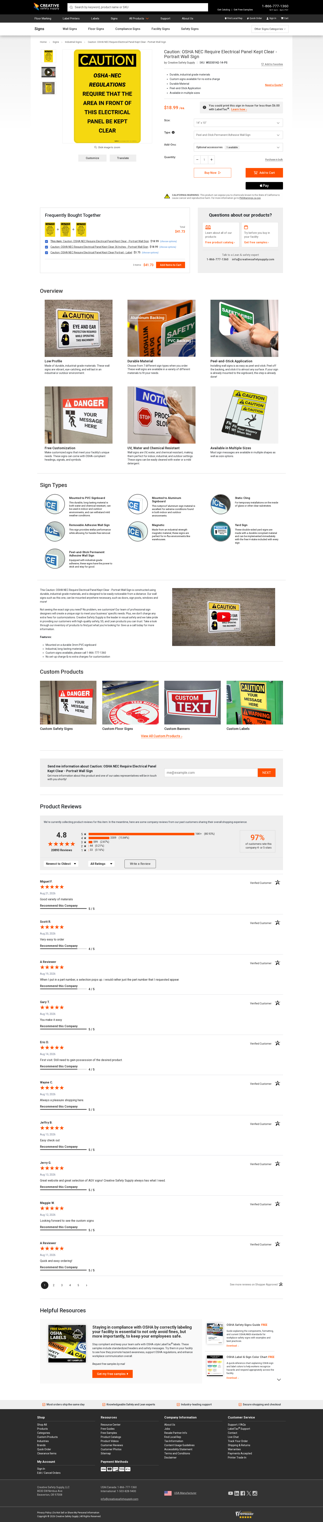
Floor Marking (43, 18)
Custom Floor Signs (117, 729)
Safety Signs (190, 29)
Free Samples (109, 1432)
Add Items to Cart (170, 264)
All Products (136, 18)
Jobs (167, 1428)
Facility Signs (161, 29)
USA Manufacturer (185, 1493)
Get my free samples (111, 1374)
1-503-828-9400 (126, 1491)
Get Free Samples (243, 9)
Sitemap (106, 1453)
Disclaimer (170, 1457)
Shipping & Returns (239, 1445)
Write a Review (140, 864)
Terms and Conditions (177, 1453)
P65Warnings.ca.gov (250, 198)
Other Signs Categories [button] (268, 28)
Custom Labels (238, 729)
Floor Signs (96, 29)
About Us (187, 18)
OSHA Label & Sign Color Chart (247, 1357)
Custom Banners (177, 729)
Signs (114, 18)
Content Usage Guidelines (179, 1445)
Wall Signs (70, 29)
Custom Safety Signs (56, 729)
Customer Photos (111, 1449)
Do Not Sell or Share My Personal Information (76, 1512)
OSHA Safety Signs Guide (243, 1325)
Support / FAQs (237, 1424)
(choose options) (168, 241)
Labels (95, 18)
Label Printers (71, 18)
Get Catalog (223, 9)
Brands (41, 1445)
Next (279, 1379)
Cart (286, 18)
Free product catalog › (220, 242)
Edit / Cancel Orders (49, 1472)
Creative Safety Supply (67, 1516)
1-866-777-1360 (275, 6)
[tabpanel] (240, 1335)
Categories (43, 1432)
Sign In (272, 18)
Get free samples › (256, 242)
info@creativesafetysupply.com (253, 259)
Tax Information (173, 1441)
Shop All (42, 1424)
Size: (167, 120)
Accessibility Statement (178, 1449)
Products (42, 1428)
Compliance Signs (127, 29)
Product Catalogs (111, 1436)
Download (232, 1345)
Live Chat (233, 1436)
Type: (168, 132)
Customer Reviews (112, 1445)
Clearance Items (46, 1453)
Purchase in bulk (274, 159)
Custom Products (61, 671)
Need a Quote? (274, 85)
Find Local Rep (234, 18)
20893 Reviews (65, 850)
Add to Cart (267, 173)
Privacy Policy (44, 1512)
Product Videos (110, 1441)
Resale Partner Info (175, 1432)
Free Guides (108, 1428)
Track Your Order (238, 1441)
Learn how (238, 109)
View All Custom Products (160, 736)
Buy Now (210, 173)
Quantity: (170, 157)
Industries (43, 1441)
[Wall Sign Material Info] (173, 132)
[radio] (159, 834)
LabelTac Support (239, 1428)
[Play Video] (48, 72)
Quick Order (256, 18)
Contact (232, 1432)
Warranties (234, 1449)
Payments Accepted (240, 1453)
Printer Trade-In (237, 1457)
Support (165, 18)
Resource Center (111, 1424)
